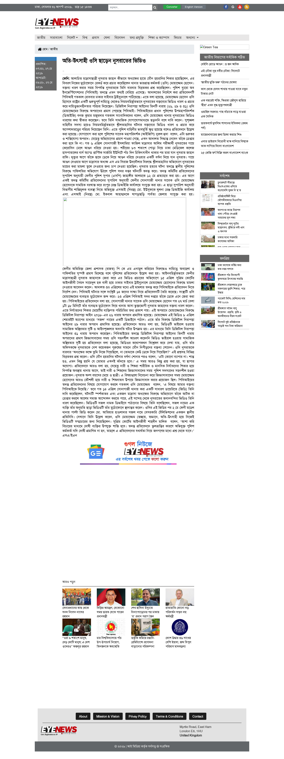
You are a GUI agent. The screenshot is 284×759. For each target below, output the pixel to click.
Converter (172, 6)
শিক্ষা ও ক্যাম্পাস (158, 37)
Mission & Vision (107, 716)
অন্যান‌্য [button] (191, 37)
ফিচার (177, 37)
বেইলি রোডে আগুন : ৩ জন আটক (220, 64)
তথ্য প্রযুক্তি (137, 37)
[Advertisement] (128, 523)
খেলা (107, 37)
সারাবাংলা (56, 37)
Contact (197, 716)
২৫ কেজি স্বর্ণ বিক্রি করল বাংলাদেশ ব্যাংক (224, 153)
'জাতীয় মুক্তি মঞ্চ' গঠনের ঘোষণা (219, 82)
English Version (193, 6)
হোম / (45, 49)
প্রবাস (95, 37)
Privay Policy (138, 716)
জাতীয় (41, 37)
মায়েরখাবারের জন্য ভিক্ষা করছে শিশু (221, 135)
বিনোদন (120, 37)
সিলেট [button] (71, 37)
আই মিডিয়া (133, 746)
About (83, 716)
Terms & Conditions (169, 716)
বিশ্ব (84, 37)
